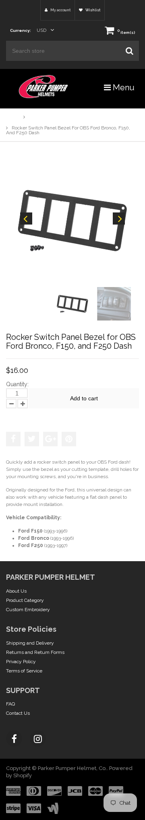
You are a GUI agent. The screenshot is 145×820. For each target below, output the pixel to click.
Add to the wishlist (32, 416)
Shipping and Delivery (30, 643)
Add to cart (84, 398)
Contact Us (18, 713)
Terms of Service (24, 671)
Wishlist (92, 10)
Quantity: (17, 384)
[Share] (13, 439)
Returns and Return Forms (35, 652)
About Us (16, 591)
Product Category (25, 600)
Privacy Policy (21, 661)
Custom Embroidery (28, 609)
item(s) (126, 32)
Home (12, 117)
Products (38, 117)
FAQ (10, 704)
